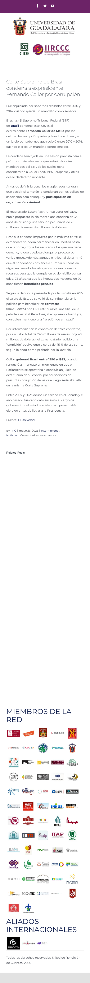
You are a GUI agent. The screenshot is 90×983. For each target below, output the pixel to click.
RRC (13, 430)
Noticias (11, 435)
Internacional (50, 430)
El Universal (26, 420)
